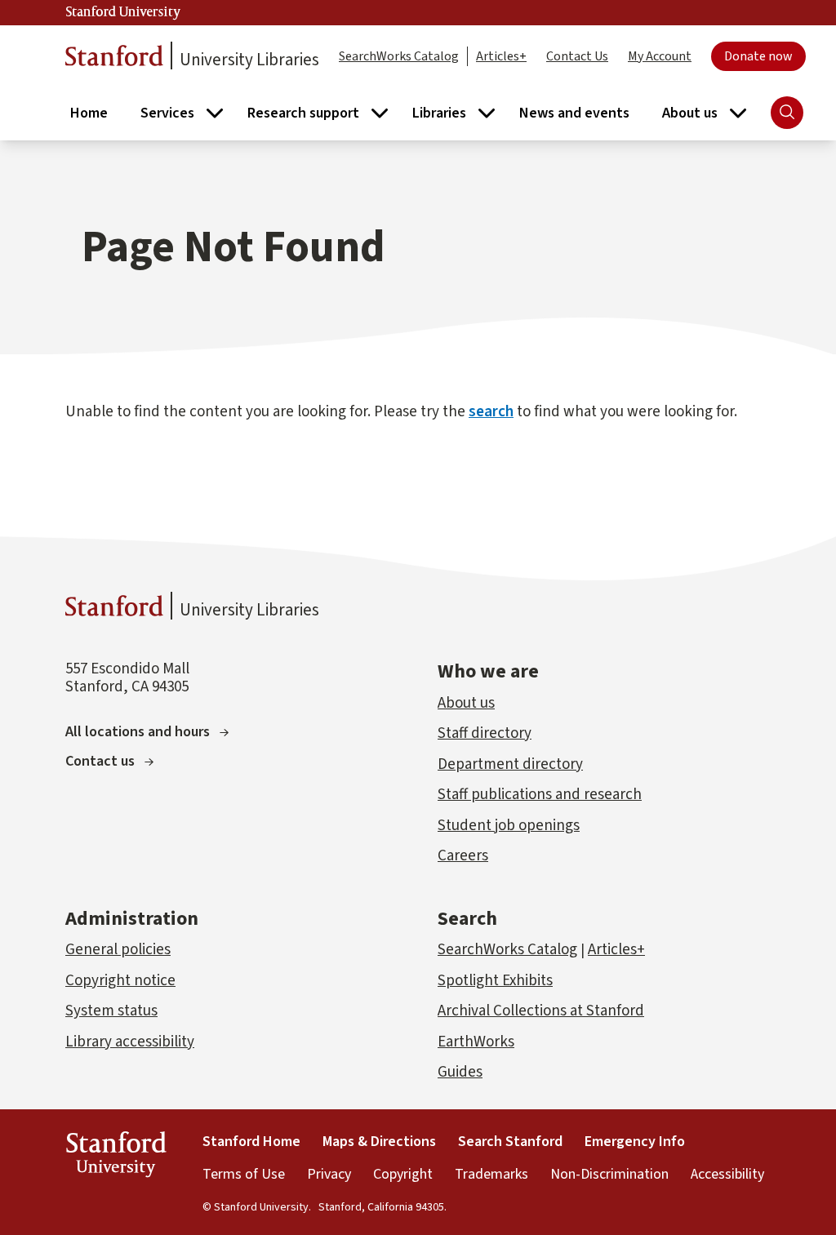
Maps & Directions (379, 1141)
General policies (118, 950)
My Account (659, 56)
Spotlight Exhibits (495, 981)
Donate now (758, 56)
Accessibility (727, 1174)
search (491, 412)
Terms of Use (243, 1174)
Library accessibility (129, 1042)
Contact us (100, 761)
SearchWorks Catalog (399, 56)
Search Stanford (510, 1141)
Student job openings (509, 826)
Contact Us (577, 56)
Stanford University (123, 12)
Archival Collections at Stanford (541, 1011)
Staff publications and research (540, 795)
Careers (463, 856)
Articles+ (501, 56)
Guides (460, 1072)
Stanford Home (251, 1141)
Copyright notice (120, 981)
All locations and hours (137, 732)
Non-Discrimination (609, 1174)
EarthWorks (476, 1042)
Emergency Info (635, 1141)
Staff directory (484, 733)
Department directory (510, 764)
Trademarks (491, 1174)
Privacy (329, 1174)
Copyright (403, 1174)
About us (466, 703)
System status (111, 1011)
